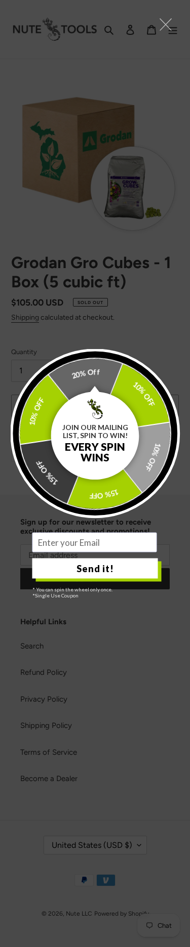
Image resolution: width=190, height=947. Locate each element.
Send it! (95, 568)
